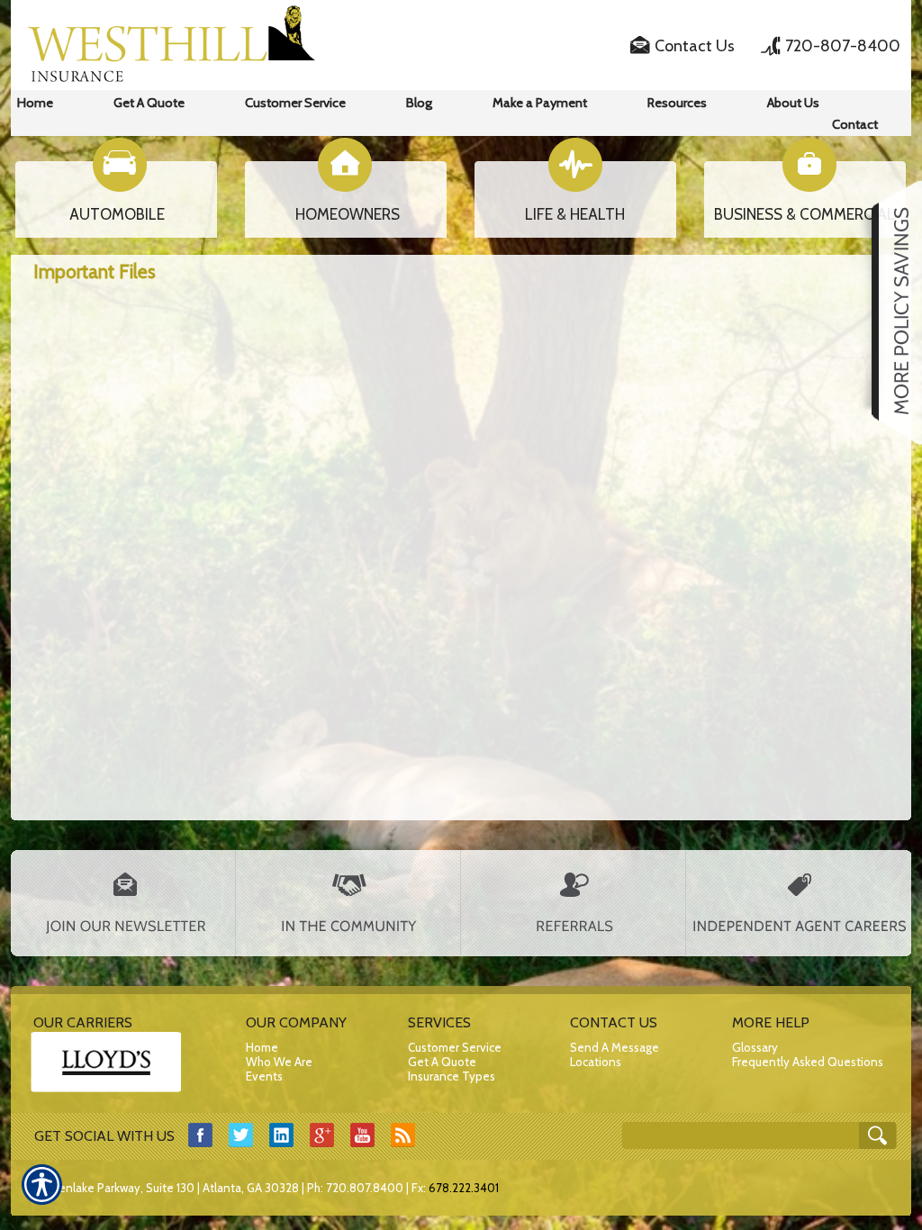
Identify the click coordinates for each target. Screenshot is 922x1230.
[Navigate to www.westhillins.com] (890, 312)
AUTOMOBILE (117, 214)
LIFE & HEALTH (575, 214)
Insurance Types (451, 1076)
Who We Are (279, 1061)
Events (264, 1076)
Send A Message (614, 1047)
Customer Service (455, 1047)
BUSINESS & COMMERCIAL (804, 214)
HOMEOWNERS (347, 214)
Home (262, 1047)
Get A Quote (442, 1061)
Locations (595, 1061)
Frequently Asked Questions (807, 1061)
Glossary (755, 1047)
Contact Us (695, 46)
